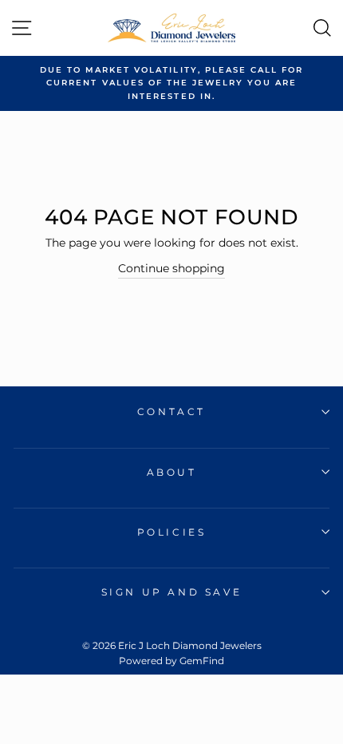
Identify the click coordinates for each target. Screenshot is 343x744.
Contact (171, 412)
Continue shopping (171, 268)
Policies (172, 532)
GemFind (201, 661)
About (172, 472)
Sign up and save (171, 592)
